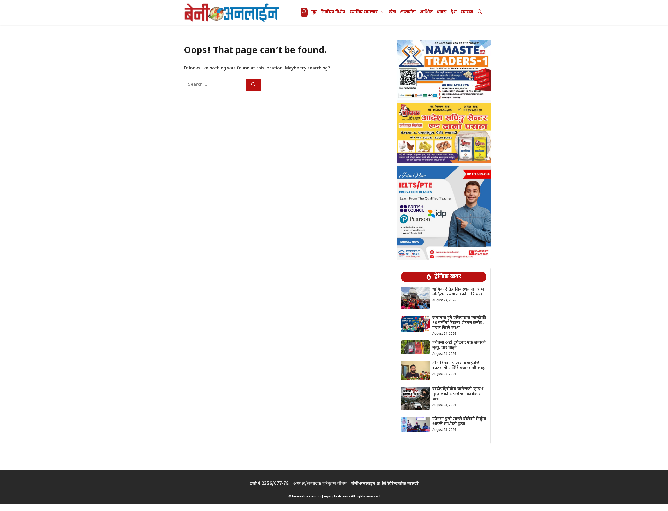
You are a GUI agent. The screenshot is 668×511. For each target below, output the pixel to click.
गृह (314, 12)
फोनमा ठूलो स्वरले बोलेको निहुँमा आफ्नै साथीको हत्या (459, 421)
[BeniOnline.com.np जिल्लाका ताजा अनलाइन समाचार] (232, 12)
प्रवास (441, 12)
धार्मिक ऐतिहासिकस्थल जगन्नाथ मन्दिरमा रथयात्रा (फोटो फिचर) (458, 292)
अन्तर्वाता (408, 12)
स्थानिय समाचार (364, 12)
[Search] (253, 85)
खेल (392, 12)
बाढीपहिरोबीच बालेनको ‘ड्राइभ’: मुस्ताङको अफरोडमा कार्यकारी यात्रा (458, 394)
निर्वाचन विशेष (333, 12)
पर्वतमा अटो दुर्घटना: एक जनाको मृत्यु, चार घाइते (459, 345)
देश (454, 12)
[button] (479, 12)
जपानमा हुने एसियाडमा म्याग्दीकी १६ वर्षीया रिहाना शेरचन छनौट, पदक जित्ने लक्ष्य (459, 323)
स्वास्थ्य (467, 12)
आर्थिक (426, 12)
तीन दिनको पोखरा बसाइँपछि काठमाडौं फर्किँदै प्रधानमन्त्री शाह (458, 366)
